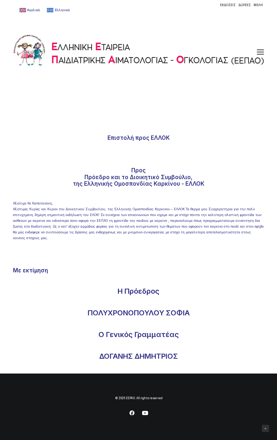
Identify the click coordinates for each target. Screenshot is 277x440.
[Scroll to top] (265, 428)
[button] (260, 52)
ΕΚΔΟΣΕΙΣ (228, 5)
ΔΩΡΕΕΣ (244, 5)
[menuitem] (228, 5)
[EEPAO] (138, 52)
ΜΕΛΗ (258, 5)
